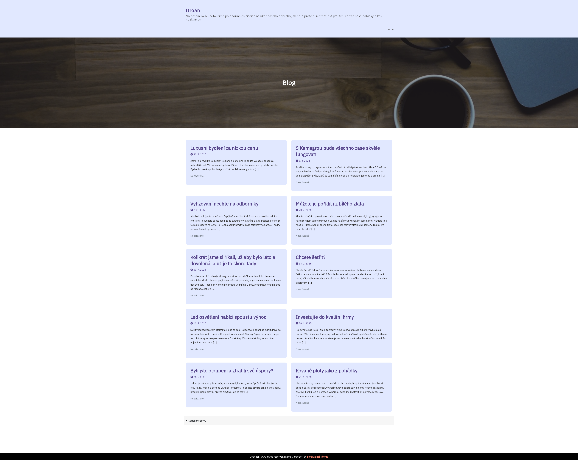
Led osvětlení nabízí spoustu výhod (228, 317)
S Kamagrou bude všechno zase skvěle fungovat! (338, 151)
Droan (193, 10)
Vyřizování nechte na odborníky (224, 203)
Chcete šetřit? (310, 257)
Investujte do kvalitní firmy (325, 317)
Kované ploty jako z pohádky (326, 370)
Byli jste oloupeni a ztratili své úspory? (231, 370)
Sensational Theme (317, 456)
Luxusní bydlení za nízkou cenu (224, 148)
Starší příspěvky (197, 420)
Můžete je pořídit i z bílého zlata (330, 203)
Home (390, 29)
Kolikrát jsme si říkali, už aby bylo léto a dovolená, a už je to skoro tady (232, 260)
